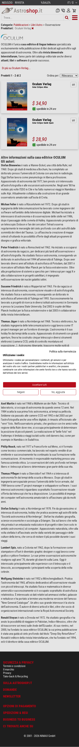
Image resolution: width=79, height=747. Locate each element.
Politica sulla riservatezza (62, 351)
